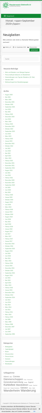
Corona (16, 376)
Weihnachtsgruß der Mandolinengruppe (16, 82)
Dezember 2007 (9, 327)
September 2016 (10, 248)
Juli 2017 (7, 234)
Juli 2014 (7, 300)
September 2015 (10, 273)
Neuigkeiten (11, 35)
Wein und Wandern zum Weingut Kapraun (17, 72)
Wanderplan (8, 364)
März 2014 (8, 307)
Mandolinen (22, 385)
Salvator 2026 (9, 79)
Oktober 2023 (9, 129)
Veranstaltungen (10, 361)
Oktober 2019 (9, 199)
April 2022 (8, 156)
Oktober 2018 (9, 214)
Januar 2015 (8, 290)
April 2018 (8, 224)
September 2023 (10, 131)
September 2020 (10, 185)
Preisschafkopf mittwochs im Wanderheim (17, 75)
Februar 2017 (9, 239)
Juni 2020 (8, 190)
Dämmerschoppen (13, 379)
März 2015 (8, 285)
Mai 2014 (7, 305)
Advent (6, 376)
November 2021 (9, 165)
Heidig (25, 382)
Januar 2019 (8, 212)
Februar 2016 (9, 263)
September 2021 (10, 168)
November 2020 (9, 182)
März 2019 (8, 207)
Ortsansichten (33, 47)
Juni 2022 (8, 151)
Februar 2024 (9, 124)
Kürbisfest (9, 384)
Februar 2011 (9, 312)
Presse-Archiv (9, 356)
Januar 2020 (8, 197)
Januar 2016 (8, 265)
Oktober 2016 (9, 246)
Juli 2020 (7, 187)
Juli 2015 (7, 278)
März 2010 (8, 314)
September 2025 (10, 107)
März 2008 (8, 322)
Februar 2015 (9, 287)
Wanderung (28, 390)
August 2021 (9, 170)
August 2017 (9, 231)
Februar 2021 (9, 178)
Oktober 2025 (9, 104)
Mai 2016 (7, 258)
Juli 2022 (7, 148)
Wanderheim (12, 390)
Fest (25, 379)
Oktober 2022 (9, 146)
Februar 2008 (9, 324)
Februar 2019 (9, 209)
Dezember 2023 (9, 126)
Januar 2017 (8, 241)
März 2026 (8, 99)
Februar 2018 (9, 226)
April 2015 (8, 283)
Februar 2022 (9, 160)
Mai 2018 (7, 221)
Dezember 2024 (9, 116)
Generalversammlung (13, 382)
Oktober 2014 (9, 295)
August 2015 (9, 275)
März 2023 (8, 136)
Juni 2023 (8, 134)
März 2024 (8, 121)
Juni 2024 (8, 119)
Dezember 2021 (9, 163)
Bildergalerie (8, 346)
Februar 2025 (9, 114)
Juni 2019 (8, 204)
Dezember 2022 (9, 143)
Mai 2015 (7, 280)
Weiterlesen (34, 50)
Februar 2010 (9, 317)
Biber (11, 376)
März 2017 (8, 236)
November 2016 (9, 243)
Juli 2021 (7, 173)
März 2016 (8, 261)
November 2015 (9, 268)
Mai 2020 (7, 192)
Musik (7, 351)
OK (34, 411)
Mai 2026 (7, 97)
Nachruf (35, 385)
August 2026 (9, 94)
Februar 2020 (9, 195)
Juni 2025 (8, 109)
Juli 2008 (7, 319)
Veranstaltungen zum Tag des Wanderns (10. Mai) (20, 77)
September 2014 (10, 297)
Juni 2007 (8, 331)
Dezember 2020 (9, 180)
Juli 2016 (7, 253)
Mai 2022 (7, 153)
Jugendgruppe (9, 349)
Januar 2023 (8, 141)
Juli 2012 (7, 309)
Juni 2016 (8, 256)
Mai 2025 (7, 112)
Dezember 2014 (9, 292)
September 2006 (10, 334)
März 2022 (8, 158)
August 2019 (9, 202)
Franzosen (30, 379)
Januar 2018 (8, 229)
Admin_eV (8, 47)
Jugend (30, 382)
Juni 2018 (8, 219)
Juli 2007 (7, 329)
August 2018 (9, 217)
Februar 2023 (9, 138)
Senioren (7, 359)
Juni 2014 (8, 302)
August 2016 (9, 251)
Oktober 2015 (9, 270)
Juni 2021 (8, 175)
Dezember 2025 (9, 102)
